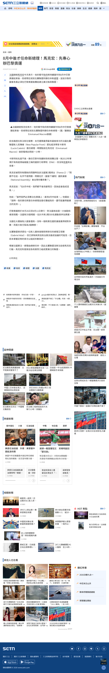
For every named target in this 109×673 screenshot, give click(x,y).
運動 (101, 8)
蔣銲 (65, 425)
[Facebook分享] (5, 75)
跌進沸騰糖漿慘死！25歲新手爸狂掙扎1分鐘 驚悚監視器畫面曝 (37, 603)
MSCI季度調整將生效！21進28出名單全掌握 (37, 369)
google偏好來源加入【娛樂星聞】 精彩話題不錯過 (56, 294)
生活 (85, 8)
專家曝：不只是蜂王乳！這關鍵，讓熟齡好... (56, 306)
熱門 (46, 8)
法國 (11, 74)
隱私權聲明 (34, 656)
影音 (51, 8)
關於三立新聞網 (20, 656)
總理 (56, 78)
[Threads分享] (5, 86)
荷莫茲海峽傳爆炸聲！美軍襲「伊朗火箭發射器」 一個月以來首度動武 (13, 582)
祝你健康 (63, 3)
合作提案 (65, 656)
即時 (10, 8)
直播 (62, 8)
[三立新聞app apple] (10, 662)
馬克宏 (21, 74)
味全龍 (55, 425)
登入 (104, 3)
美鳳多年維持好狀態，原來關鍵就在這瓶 (20, 299)
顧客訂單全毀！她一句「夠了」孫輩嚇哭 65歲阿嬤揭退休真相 (59, 582)
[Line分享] (5, 80)
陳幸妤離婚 (32, 8)
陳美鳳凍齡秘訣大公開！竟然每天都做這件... (20, 306)
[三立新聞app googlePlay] (27, 662)
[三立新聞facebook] (78, 649)
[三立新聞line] (91, 649)
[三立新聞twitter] (98, 649)
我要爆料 (88, 656)
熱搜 (57, 8)
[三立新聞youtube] (72, 649)
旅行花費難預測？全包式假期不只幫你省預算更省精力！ (13, 603)
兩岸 (96, 8)
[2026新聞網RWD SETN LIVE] (32, 3)
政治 (68, 8)
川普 (20, 425)
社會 (73, 8)
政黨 (65, 162)
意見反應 (77, 656)
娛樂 (79, 8)
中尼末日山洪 (19, 8)
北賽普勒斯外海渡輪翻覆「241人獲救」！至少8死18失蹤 (59, 603)
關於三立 (6, 656)
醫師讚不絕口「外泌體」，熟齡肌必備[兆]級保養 (36, 582)
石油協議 (30, 425)
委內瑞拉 (10, 425)
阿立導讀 (72, 3)
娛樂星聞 (45, 3)
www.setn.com (24, 667)
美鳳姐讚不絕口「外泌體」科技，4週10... (56, 299)
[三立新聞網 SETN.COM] (5, 8)
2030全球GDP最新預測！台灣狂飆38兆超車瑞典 (59, 624)
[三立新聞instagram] (85, 649)
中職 (45, 425)
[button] (98, 3)
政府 (45, 74)
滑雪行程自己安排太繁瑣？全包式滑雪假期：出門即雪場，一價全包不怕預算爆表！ (37, 624)
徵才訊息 (99, 656)
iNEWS (54, 3)
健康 (90, 8)
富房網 (91, 3)
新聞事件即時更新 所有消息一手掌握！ (20, 294)
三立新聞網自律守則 (50, 656)
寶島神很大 (82, 3)
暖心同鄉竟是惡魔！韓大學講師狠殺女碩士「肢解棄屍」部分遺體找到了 (13, 624)
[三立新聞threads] (104, 649)
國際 (40, 8)
